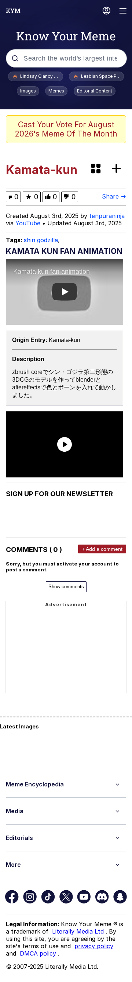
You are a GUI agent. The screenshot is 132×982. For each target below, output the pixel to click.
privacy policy (93, 946)
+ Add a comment (102, 549)
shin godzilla (41, 240)
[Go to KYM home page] (13, 10)
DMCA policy (39, 953)
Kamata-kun (64, 340)
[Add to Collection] (117, 169)
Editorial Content (94, 91)
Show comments (66, 586)
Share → (114, 196)
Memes (56, 91)
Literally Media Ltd (79, 931)
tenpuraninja (107, 215)
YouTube (27, 223)
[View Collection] (96, 169)
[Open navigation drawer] (123, 11)
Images (28, 91)
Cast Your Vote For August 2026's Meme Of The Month (66, 129)
